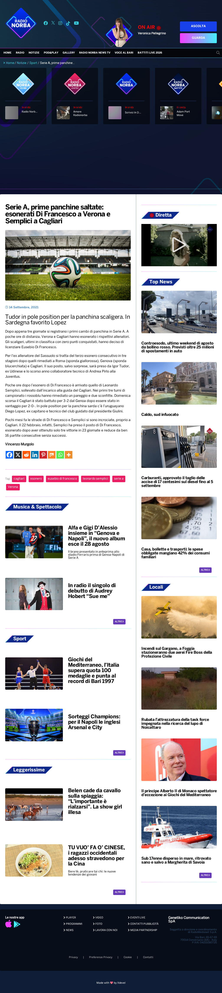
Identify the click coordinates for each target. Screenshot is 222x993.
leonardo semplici (95, 478)
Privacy (73, 957)
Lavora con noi (106, 930)
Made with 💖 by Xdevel (111, 983)
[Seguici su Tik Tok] (68, 24)
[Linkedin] (35, 455)
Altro (118, 622)
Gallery (69, 53)
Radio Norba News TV (94, 53)
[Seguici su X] (53, 24)
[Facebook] (9, 455)
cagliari (19, 478)
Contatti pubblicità (144, 924)
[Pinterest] (43, 455)
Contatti (148, 957)
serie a (119, 478)
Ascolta (198, 26)
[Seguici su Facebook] (46, 24)
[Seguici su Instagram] (60, 24)
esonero (36, 478)
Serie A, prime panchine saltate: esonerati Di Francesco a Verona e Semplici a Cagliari (57, 214)
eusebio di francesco (62, 478)
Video (99, 917)
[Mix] (52, 455)
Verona (13, 487)
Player (70, 917)
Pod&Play (51, 53)
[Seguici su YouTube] (76, 24)
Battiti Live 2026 (150, 53)
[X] (18, 455)
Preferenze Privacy (100, 957)
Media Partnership (143, 930)
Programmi (73, 924)
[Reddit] (26, 455)
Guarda (198, 38)
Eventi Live (137, 917)
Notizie (34, 53)
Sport (33, 63)
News (69, 930)
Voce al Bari (124, 53)
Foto (98, 924)
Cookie (128, 957)
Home (7, 53)
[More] (68, 455)
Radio (20, 53)
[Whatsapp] (60, 455)
